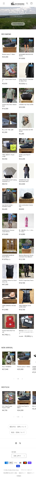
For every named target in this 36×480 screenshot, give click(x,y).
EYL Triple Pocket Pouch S (9, 80)
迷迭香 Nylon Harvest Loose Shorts (8, 231)
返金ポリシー (22, 473)
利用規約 (19, 476)
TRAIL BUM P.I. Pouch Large (8, 155)
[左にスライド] (14, 379)
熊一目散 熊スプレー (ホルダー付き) (26, 231)
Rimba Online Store (13, 470)
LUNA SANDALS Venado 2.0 (9, 306)
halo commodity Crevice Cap (26, 205)
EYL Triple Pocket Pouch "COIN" (7, 407)
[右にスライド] (22, 379)
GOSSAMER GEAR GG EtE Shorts (26, 55)
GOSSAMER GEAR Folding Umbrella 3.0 (9, 180)
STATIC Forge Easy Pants (26, 280)
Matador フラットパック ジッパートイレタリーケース (26, 332)
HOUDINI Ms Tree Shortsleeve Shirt (24, 180)
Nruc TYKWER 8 (6, 366)
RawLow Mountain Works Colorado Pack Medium (26, 256)
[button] (4, 3)
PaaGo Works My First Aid (8, 331)
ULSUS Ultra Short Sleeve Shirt (9, 105)
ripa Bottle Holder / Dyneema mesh (7, 205)
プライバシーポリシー (26, 470)
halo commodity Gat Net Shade (26, 130)
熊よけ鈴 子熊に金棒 (7, 129)
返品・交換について (18, 432)
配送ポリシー (31, 473)
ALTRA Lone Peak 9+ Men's (25, 155)
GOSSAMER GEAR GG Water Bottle (8, 256)
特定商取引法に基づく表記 (10, 473)
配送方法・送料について (18, 427)
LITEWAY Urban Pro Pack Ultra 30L (9, 281)
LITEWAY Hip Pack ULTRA (26, 104)
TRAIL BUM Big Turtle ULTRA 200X (25, 306)
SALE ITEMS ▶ (18, 24)
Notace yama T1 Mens (8, 54)
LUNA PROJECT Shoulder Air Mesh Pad (26, 80)
